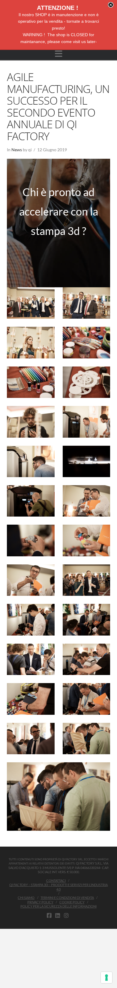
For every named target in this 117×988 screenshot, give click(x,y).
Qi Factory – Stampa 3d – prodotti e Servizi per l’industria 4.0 (58, 887)
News (16, 149)
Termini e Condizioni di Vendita (67, 898)
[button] (58, 53)
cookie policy (72, 902)
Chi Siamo (26, 898)
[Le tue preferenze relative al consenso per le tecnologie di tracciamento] (106, 977)
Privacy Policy (40, 902)
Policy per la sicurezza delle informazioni (58, 906)
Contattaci (56, 880)
